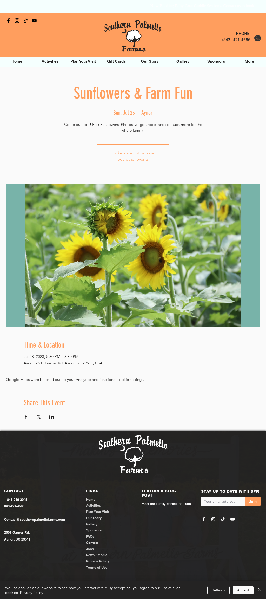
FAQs (90, 536)
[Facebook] (8, 21)
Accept (243, 590)
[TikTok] (26, 21)
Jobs (90, 549)
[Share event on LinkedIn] (51, 417)
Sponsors (94, 530)
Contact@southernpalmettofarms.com (34, 519)
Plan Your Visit (97, 512)
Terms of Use (96, 567)
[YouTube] (34, 21)
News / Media (96, 555)
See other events (133, 159)
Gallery (91, 524)
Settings (218, 590)
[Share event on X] (38, 417)
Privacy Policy (97, 561)
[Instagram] (17, 21)
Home (90, 499)
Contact (92, 543)
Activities (93, 505)
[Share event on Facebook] (26, 417)
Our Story (94, 518)
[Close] (260, 590)
